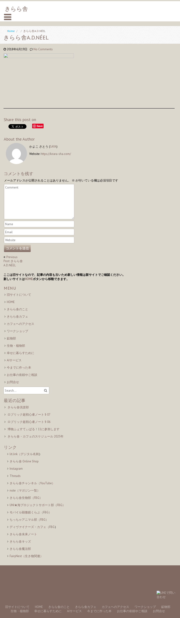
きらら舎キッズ (20, 541)
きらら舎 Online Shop (24, 461)
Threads (15, 476)
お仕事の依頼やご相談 (22, 375)
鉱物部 (11, 338)
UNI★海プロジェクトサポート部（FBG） (37, 505)
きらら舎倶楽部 (18, 407)
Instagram (16, 469)
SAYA (53, 147)
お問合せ (13, 382)
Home (11, 31)
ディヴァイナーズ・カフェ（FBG (32, 527)
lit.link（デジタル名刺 (24, 454)
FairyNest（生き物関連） (26, 556)
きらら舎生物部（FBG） (26, 498)
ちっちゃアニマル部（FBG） (29, 520)
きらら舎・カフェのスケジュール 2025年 (36, 436)
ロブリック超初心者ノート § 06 (29, 422)
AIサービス (14, 360)
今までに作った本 (19, 368)
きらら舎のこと (17, 309)
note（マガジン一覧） (25, 490)
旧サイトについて (19, 295)
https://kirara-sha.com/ (56, 154)
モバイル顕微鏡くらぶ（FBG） (31, 512)
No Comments (43, 49)
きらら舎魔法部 (20, 549)
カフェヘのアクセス (20, 324)
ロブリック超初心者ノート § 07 (29, 415)
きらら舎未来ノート (23, 534)
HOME (29, 279)
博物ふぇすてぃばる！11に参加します (34, 429)
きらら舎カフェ (17, 317)
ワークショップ (17, 331)
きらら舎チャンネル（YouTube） (32, 483)
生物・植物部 (16, 346)
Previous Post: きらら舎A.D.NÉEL (13, 261)
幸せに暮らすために (20, 353)
